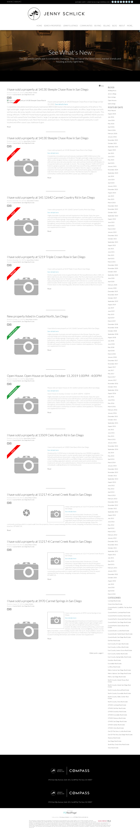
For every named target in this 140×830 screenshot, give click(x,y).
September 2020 (113, 275)
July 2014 (111, 452)
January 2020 (112, 288)
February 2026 (112, 133)
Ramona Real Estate (114, 738)
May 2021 (111, 255)
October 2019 (112, 298)
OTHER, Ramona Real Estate (117, 718)
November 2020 (113, 268)
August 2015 (112, 426)
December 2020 (113, 265)
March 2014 (112, 462)
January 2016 (112, 413)
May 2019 (111, 314)
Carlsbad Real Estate (114, 601)
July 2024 (111, 176)
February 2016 (112, 410)
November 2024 (113, 170)
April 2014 (111, 459)
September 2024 (113, 173)
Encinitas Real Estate (114, 660)
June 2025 (111, 156)
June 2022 (111, 222)
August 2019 (112, 304)
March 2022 (112, 229)
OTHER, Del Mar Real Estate (117, 708)
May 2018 (111, 347)
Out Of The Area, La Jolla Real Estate (119, 731)
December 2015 (113, 416)
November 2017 (113, 364)
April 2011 (111, 564)
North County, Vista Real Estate (118, 702)
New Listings (112, 97)
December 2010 (113, 574)
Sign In (9, 2)
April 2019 (111, 318)
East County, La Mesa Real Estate (118, 647)
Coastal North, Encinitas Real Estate (119, 616)
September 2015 (113, 423)
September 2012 (113, 512)
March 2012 (112, 531)
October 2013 (112, 475)
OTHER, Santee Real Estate (116, 725)
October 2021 (112, 239)
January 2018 (112, 357)
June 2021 (111, 252)
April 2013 (111, 492)
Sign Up (17, 2)
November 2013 (113, 472)
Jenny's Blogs (112, 94)
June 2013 (111, 485)
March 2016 (112, 406)
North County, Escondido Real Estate (119, 693)
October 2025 (112, 143)
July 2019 (111, 308)
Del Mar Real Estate (114, 640)
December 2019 (113, 291)
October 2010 (112, 577)
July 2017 (111, 370)
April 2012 (111, 528)
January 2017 (112, 380)
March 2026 (112, 130)
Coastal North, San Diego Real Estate (23, 94)
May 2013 (111, 489)
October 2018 (112, 331)
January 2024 (112, 186)
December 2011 (113, 541)
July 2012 (111, 518)
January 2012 (112, 538)
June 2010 (111, 587)
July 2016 (111, 397)
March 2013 (112, 495)
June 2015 (111, 433)
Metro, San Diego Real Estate (117, 677)
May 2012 (111, 525)
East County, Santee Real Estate (118, 654)
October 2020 (112, 272)
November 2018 (113, 327)
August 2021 (112, 245)
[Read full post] (26, 101)
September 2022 (113, 216)
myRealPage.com (70, 812)
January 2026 (112, 137)
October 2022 (112, 212)
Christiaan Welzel (64, 817)
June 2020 (111, 278)
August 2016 (112, 393)
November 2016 (113, 383)
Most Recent (112, 110)
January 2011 (112, 571)
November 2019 (113, 295)
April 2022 (111, 225)
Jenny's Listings (70, 26)
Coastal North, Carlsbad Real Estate (119, 612)
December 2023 (113, 189)
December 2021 (113, 235)
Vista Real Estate (113, 748)
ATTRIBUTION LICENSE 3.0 (80, 817)
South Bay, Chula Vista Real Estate (118, 744)
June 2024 (111, 179)
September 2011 (113, 551)
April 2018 (111, 350)
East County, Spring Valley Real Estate (119, 657)
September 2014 (113, 449)
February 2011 (112, 568)
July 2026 (111, 117)
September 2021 (113, 242)
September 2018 (113, 334)
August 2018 (112, 337)
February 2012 (112, 535)
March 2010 (112, 594)
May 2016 (111, 403)
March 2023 (112, 202)
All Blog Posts (112, 90)
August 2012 (112, 515)
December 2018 (113, 324)
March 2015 (112, 439)
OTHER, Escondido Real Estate (117, 715)
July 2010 (111, 584)
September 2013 (113, 479)
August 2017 (112, 367)
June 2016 (111, 400)
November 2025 (113, 140)
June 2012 (111, 522)
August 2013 (112, 482)
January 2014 (112, 466)
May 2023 (111, 199)
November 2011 (113, 545)
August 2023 (112, 193)
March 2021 (112, 262)
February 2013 (112, 499)
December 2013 (113, 469)
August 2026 (112, 114)
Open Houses (112, 100)
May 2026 (111, 123)
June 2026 (111, 120)
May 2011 (111, 561)
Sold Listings (112, 104)
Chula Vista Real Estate (115, 604)
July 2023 (111, 196)
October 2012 (112, 508)
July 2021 (111, 248)
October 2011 (112, 548)
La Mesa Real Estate (114, 667)
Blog (114, 26)
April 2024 (111, 183)
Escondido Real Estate (115, 663)
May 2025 (111, 160)
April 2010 (111, 591)
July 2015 (111, 429)
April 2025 (111, 163)
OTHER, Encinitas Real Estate (117, 711)
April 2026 (111, 127)
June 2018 (111, 344)
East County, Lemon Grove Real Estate (120, 650)
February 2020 (112, 285)
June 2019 (111, 311)
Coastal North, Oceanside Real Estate (119, 619)
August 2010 (112, 581)
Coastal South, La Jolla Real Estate (118, 630)
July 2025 (111, 153)
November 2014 (113, 446)
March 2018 (112, 354)
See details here (61, 104)
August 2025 (112, 150)
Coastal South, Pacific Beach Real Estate (120, 634)
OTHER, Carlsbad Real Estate (117, 705)
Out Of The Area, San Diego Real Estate (120, 734)
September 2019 (113, 301)
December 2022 (113, 206)
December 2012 (113, 502)
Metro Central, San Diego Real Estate (119, 670)
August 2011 (112, 554)
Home (39, 26)
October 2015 (112, 420)
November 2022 (113, 209)
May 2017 (111, 373)
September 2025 (113, 147)
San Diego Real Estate (114, 741)
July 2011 (111, 558)
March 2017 (112, 377)
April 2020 (111, 281)
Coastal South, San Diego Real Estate (119, 637)
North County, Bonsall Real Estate (118, 690)
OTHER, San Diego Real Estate (117, 721)
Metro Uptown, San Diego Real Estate (119, 673)
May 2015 (111, 436)
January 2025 (112, 166)
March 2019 (112, 321)
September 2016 (113, 390)
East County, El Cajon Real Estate (118, 644)
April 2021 (111, 258)
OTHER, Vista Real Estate (116, 728)
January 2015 (112, 443)
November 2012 (113, 505)
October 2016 (112, 387)
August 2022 (112, 219)
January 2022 (112, 232)
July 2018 (111, 341)
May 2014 (111, 456)
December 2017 (113, 360)
